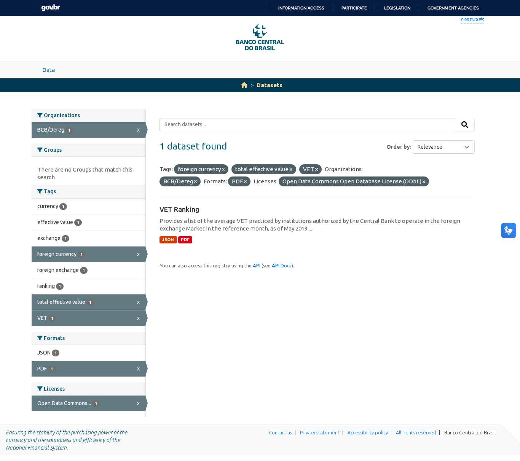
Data (48, 70)
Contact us (280, 432)
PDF (185, 239)
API (256, 265)
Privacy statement (320, 432)
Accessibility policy (368, 432)
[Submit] (465, 125)
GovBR (50, 7)
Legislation (397, 8)
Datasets (269, 85)
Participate (354, 8)
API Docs (282, 265)
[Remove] (223, 169)
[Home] (244, 85)
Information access (301, 8)
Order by (398, 147)
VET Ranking (179, 209)
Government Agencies (453, 8)
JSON (168, 239)
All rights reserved (416, 432)
